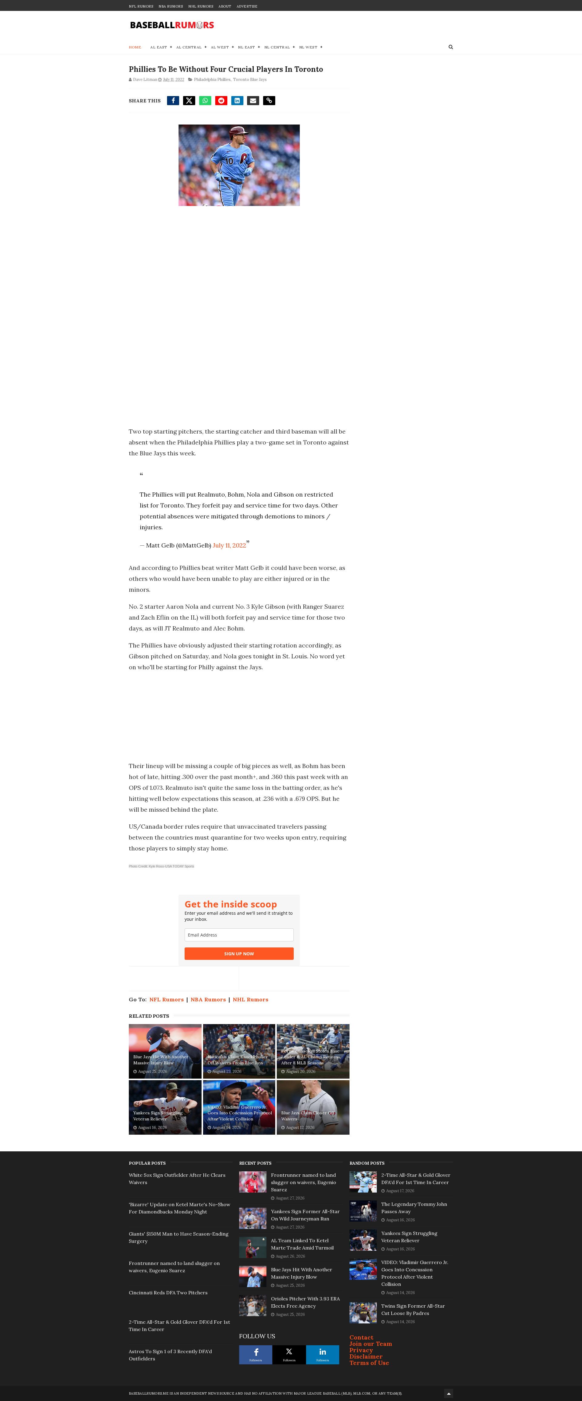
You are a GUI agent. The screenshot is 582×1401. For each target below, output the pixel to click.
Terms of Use (369, 1362)
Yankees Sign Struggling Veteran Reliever (158, 1116)
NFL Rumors (141, 6)
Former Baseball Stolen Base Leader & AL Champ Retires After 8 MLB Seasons (310, 1057)
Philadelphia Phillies (212, 79)
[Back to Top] (448, 1393)
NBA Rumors (171, 6)
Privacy (361, 1350)
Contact (361, 1337)
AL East (158, 47)
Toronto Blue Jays (250, 79)
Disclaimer (366, 1356)
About (225, 6)
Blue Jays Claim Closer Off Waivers (307, 1116)
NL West (308, 47)
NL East (246, 47)
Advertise (247, 6)
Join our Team (371, 1343)
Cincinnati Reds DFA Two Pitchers (168, 1293)
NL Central (277, 47)
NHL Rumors (200, 6)
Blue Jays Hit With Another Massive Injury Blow (161, 1060)
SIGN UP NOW (239, 954)
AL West (220, 47)
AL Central (189, 47)
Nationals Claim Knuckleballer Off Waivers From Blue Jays (238, 1060)
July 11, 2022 (229, 545)
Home (135, 47)
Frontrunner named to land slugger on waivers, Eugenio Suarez (303, 1182)
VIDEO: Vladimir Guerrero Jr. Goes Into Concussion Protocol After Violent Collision (240, 1113)
